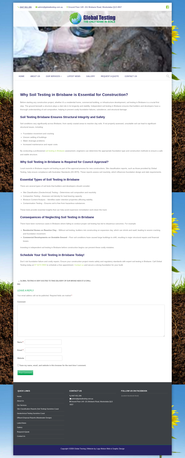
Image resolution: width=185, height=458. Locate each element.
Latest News (73, 76)
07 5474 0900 (40, 265)
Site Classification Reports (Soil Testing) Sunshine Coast (38, 409)
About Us (35, 76)
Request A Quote (110, 76)
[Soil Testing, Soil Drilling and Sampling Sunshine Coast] (92, 25)
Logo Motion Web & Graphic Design (110, 449)
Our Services (53, 76)
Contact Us (131, 76)
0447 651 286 (26, 7)
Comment (21, 302)
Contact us (79, 265)
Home (21, 76)
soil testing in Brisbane (55, 151)
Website (20, 358)
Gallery (90, 76)
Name (20, 342)
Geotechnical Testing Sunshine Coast (31, 413)
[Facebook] (167, 8)
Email (20, 350)
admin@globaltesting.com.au (82, 399)
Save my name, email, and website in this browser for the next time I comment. (53, 365)
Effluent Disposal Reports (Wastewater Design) (34, 418)
